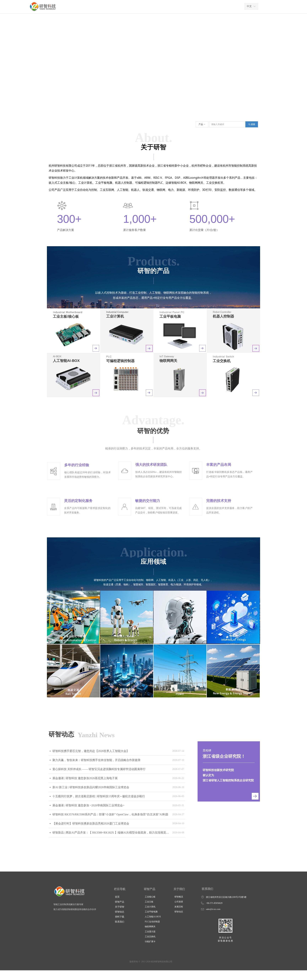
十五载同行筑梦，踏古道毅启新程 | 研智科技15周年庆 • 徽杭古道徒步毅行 (98, 796)
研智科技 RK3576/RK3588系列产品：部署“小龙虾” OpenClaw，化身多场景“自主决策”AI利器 (110, 814)
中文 (249, 6)
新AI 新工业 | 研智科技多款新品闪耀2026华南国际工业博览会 (90, 787)
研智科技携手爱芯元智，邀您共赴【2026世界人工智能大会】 (90, 750)
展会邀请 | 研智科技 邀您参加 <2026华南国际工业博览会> (88, 805)
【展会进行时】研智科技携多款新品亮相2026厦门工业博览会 (90, 823)
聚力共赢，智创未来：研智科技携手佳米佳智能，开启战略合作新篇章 (96, 760)
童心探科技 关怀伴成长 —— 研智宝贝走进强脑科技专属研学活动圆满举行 (99, 769)
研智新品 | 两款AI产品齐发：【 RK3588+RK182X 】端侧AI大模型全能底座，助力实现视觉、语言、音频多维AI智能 (111, 832)
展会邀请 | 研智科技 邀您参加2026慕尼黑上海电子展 (85, 778)
